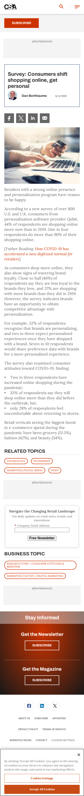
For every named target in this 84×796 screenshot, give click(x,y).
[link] (9, 118)
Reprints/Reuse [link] (20, 740)
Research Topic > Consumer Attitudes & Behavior (35, 565)
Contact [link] (41, 740)
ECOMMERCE (42, 461)
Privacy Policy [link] (28, 729)
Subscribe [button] (42, 645)
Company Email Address (32, 525)
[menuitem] (9, 118)
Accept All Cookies (42, 789)
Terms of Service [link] (54, 729)
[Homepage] (10, 7)
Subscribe (21, 23)
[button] (77, 7)
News (55, 470)
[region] (42, 772)
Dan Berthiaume (34, 95)
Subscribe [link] (41, 718)
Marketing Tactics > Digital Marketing (35, 575)
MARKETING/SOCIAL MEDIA (25, 470)
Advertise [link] (59, 718)
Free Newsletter (42, 538)
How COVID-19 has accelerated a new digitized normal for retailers (38, 253)
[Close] (79, 755)
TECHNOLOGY (16, 461)
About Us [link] (24, 718)
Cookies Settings (63, 740)
